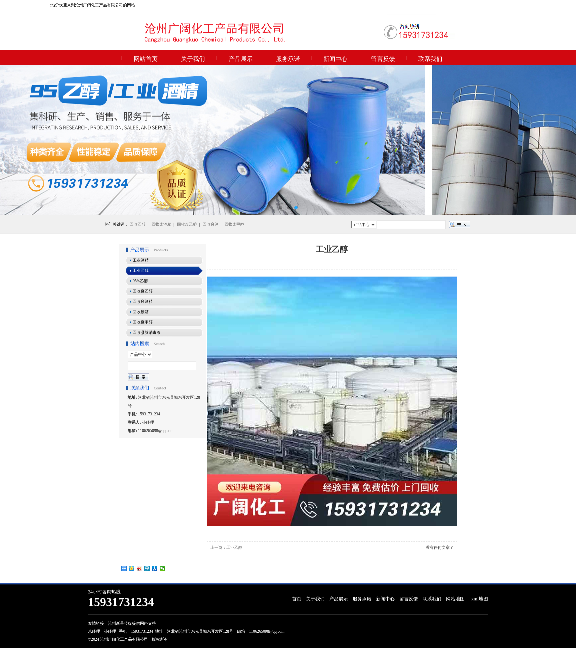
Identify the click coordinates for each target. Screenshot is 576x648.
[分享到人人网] (155, 568)
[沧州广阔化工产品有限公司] (288, 140)
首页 (296, 598)
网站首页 (146, 59)
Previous (11, 140)
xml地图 (479, 598)
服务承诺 (288, 59)
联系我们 (430, 59)
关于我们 (193, 59)
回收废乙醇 (187, 224)
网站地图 (455, 598)
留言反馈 (383, 59)
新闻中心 (335, 59)
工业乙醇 (234, 547)
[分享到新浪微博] (139, 568)
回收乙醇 (138, 224)
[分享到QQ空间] (132, 568)
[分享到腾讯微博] (147, 568)
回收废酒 (211, 224)
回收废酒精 (161, 224)
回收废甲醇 (234, 224)
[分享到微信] (162, 568)
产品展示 (241, 59)
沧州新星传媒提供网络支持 (132, 623)
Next (564, 140)
